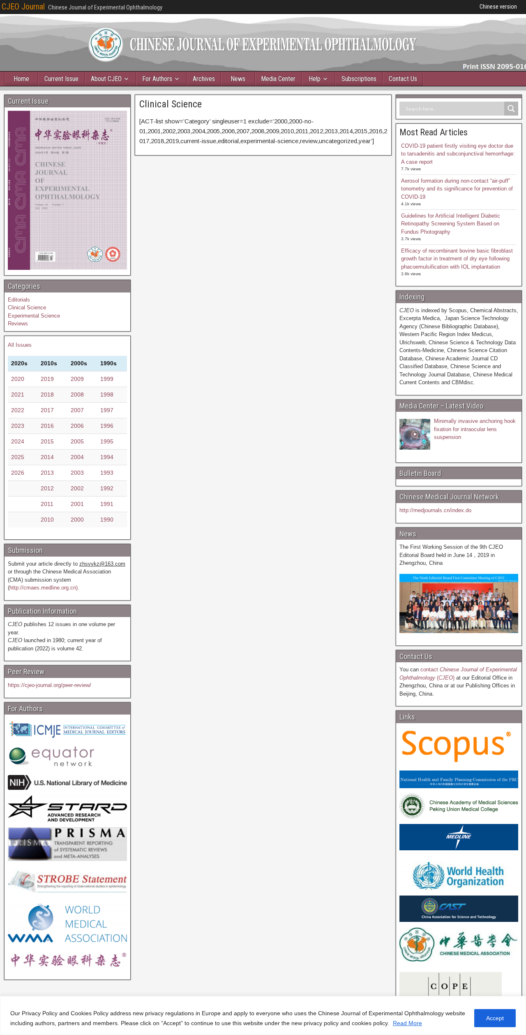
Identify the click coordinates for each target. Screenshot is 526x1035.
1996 (106, 425)
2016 (47, 425)
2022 (17, 410)
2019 (47, 379)
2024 (17, 441)
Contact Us (403, 79)
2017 (47, 410)
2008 (77, 394)
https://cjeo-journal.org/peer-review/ (49, 685)
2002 (77, 488)
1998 (106, 394)
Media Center (278, 79)
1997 (106, 410)
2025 (17, 457)
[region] (263, 1015)
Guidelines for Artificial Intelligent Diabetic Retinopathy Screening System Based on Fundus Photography (450, 224)
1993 (106, 472)
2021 (17, 394)
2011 (47, 504)
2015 (47, 441)
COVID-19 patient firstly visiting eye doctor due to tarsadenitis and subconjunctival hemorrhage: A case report (458, 154)
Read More (407, 1023)
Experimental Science (34, 316)
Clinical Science (170, 104)
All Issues (20, 345)
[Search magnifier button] (511, 109)
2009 (77, 379)
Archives (204, 79)
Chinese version (498, 6)
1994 (106, 457)
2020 (17, 379)
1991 (106, 504)
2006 (77, 425)
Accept (495, 1018)
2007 (77, 410)
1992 (106, 488)
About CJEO (106, 79)
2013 (47, 472)
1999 (106, 379)
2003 (77, 472)
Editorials (19, 300)
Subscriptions (358, 79)
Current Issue (61, 79)
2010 (47, 519)
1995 (106, 441)
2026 (17, 472)
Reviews (18, 323)
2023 (17, 425)
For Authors (157, 79)
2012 (47, 488)
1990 (106, 519)
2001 (77, 504)
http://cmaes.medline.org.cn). (44, 588)
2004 (77, 457)
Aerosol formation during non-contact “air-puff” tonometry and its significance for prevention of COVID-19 (457, 189)
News (238, 79)
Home (21, 79)
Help (315, 79)
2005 (77, 441)
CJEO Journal (23, 7)
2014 (47, 457)
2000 (77, 519)
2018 (47, 394)
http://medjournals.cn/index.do (435, 510)
